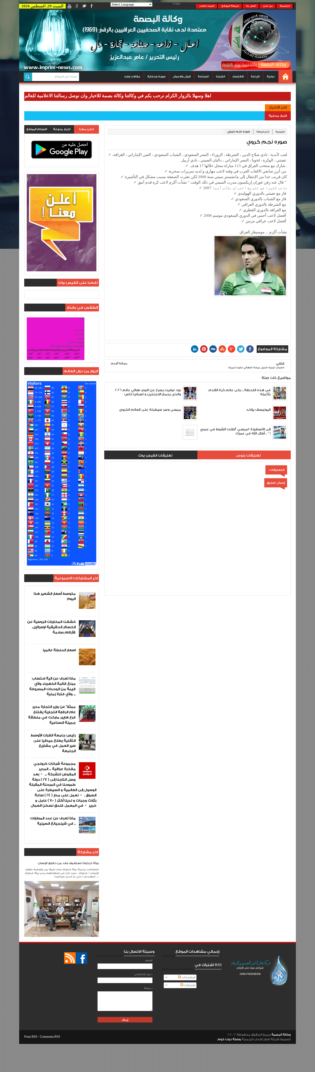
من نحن (268, 6)
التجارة (220, 76)
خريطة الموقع (230, 6)
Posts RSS (30, 1036)
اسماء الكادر (206, 6)
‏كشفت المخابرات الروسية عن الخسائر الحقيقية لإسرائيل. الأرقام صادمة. (51, 627)
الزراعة (255, 76)
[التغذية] (70, 958)
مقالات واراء (132, 76)
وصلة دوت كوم (229, 1039)
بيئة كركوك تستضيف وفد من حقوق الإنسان (68, 863)
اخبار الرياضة (262, 131)
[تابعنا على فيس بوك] (81, 958)
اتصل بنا (251, 6)
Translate (188, 5)
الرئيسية (285, 6)
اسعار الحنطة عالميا (59, 650)
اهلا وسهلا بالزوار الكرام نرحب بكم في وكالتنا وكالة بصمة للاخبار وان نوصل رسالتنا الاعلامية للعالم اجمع (136, 95)
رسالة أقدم (119, 363)
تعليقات (189, 985)
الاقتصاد (238, 76)
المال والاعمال (182, 76)
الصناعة (203, 76)
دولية (271, 76)
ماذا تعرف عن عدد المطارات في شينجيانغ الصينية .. (53, 821)
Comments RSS (50, 1036)
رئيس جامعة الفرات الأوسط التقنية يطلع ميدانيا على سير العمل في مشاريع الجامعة (53, 743)
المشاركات (188, 977)
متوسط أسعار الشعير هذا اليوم (55, 596)
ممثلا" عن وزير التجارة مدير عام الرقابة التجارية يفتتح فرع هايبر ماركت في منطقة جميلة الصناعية (52, 714)
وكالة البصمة (281, 1034)
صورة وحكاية (156, 76)
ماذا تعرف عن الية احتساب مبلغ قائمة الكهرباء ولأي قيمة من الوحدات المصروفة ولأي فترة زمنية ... (52, 686)
